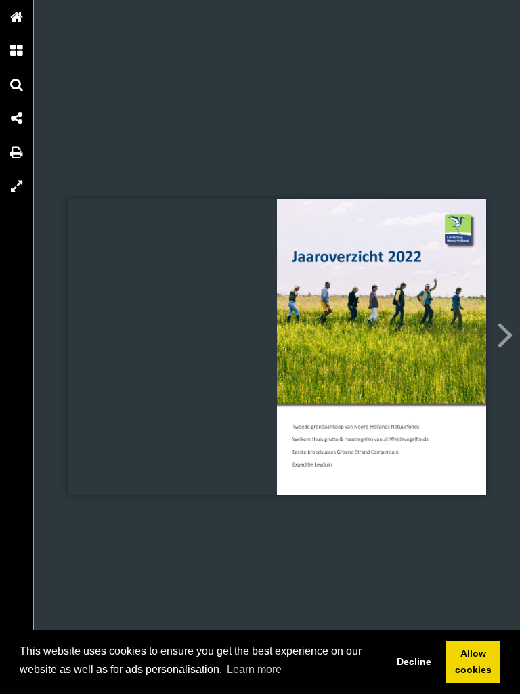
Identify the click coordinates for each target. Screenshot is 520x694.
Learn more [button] (254, 669)
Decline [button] (414, 661)
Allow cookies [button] (473, 661)
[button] (17, 17)
